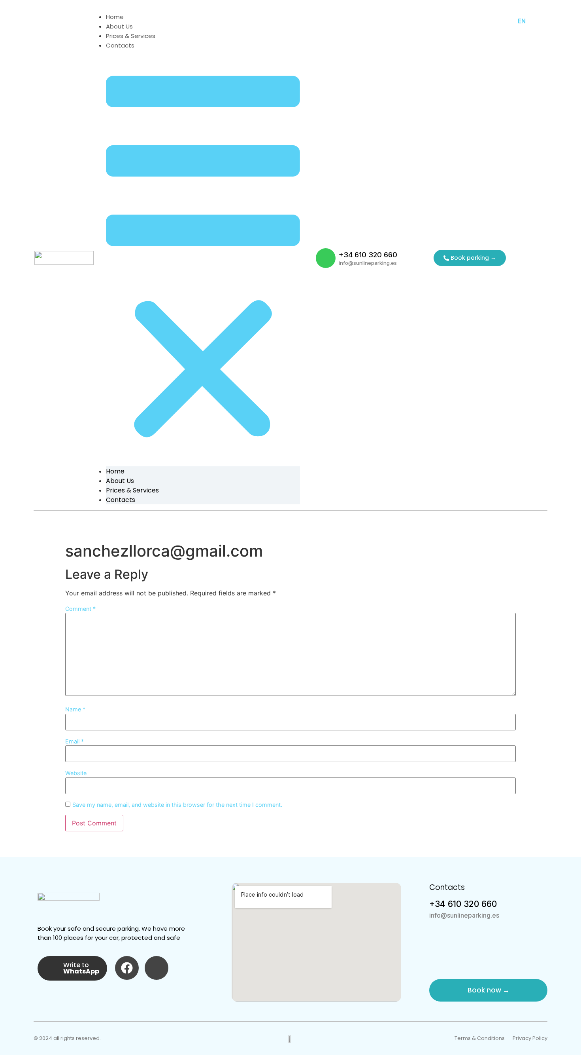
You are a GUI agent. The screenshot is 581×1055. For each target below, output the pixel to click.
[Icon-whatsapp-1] (326, 258)
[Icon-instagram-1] (156, 968)
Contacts (120, 45)
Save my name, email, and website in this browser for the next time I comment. (177, 805)
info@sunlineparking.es (368, 263)
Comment (80, 609)
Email (74, 741)
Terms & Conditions (480, 1038)
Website (76, 773)
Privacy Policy (530, 1038)
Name (75, 709)
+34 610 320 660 (368, 255)
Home (115, 17)
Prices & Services (130, 36)
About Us (119, 26)
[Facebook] (127, 968)
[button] (203, 258)
